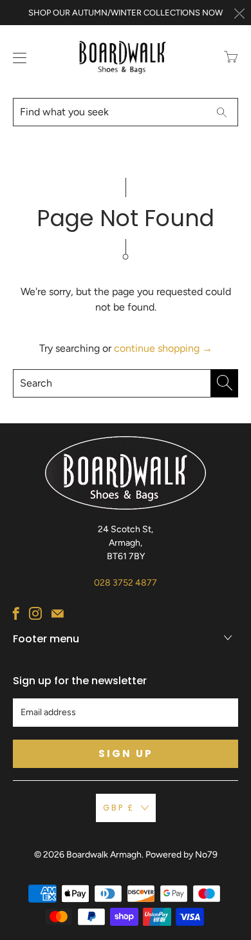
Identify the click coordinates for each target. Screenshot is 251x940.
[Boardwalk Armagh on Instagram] (35, 613)
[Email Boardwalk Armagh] (57, 613)
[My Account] (16, 57)
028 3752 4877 (125, 582)
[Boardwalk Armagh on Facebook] (16, 613)
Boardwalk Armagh (104, 854)
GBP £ (119, 807)
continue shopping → (163, 348)
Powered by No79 (181, 854)
